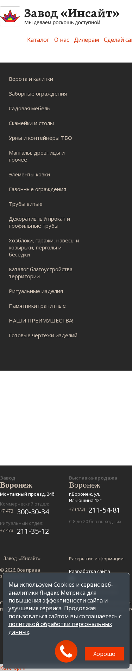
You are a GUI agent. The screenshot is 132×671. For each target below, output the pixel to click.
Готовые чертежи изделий (43, 335)
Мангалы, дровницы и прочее (37, 156)
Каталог (38, 40)
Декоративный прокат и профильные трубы (39, 222)
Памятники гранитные (37, 305)
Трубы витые (26, 203)
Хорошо (104, 654)
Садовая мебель (29, 108)
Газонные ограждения (37, 189)
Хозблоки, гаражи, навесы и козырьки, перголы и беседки (44, 247)
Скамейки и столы (31, 122)
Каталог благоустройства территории (41, 273)
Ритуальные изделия (36, 290)
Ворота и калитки (31, 78)
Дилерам (86, 40)
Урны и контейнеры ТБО (40, 137)
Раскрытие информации (96, 558)
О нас (61, 40)
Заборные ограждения (38, 93)
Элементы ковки (29, 174)
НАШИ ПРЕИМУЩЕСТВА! (41, 320)
